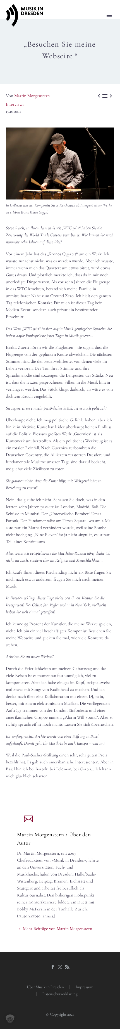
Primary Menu (109, 15)
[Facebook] (53, 967)
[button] (10, 1019)
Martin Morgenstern (32, 95)
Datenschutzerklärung (60, 994)
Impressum (84, 987)
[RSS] (67, 967)
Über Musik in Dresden (45, 987)
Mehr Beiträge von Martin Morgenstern (57, 928)
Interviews (15, 104)
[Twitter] (60, 967)
